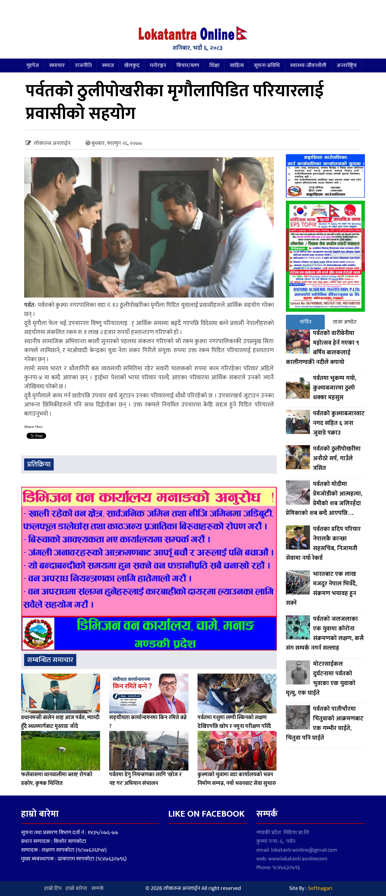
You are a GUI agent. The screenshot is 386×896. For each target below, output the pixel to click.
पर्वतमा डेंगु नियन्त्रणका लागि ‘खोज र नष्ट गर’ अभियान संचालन (145, 779)
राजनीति (83, 65)
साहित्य (237, 65)
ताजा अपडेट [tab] (345, 322)
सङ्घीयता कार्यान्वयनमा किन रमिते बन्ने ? (148, 722)
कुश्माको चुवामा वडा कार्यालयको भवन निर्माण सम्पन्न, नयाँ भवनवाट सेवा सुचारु (237, 779)
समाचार (57, 65)
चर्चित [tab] (305, 322)
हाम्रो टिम (53, 888)
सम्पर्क (97, 888)
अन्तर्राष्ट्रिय (347, 65)
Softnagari (320, 888)
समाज (108, 65)
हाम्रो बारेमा (76, 888)
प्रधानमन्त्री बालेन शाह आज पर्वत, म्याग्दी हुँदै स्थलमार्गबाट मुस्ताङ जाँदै (60, 722)
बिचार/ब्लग (187, 65)
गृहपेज (32, 65)
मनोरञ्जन (158, 65)
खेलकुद (132, 65)
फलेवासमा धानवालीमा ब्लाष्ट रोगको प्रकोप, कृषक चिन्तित (56, 779)
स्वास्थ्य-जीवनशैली (308, 65)
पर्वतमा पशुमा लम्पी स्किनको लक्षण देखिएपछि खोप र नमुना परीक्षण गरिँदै (234, 722)
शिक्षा (214, 65)
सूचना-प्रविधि (267, 65)
